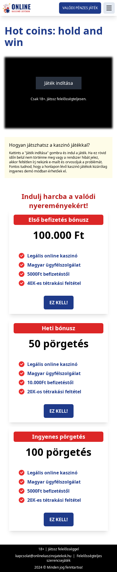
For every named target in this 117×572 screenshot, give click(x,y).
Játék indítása (58, 83)
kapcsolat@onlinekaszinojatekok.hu (43, 555)
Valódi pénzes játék (80, 7)
